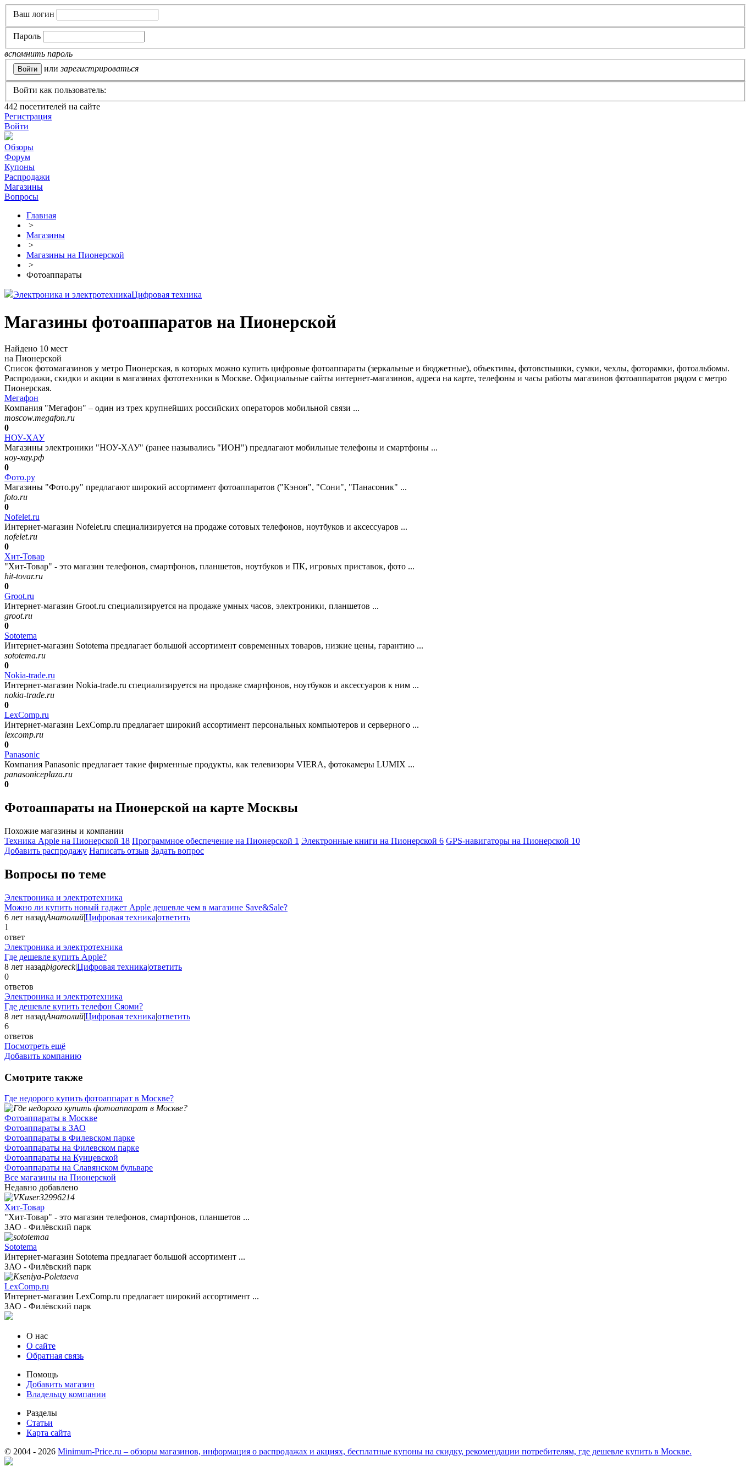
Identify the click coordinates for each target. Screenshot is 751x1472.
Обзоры (19, 147)
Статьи (39, 1422)
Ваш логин (33, 14)
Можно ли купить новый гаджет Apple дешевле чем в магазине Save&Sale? (146, 907)
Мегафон (21, 398)
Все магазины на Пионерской (60, 1177)
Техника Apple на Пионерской (67, 840)
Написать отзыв (119, 850)
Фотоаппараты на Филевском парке (71, 1147)
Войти (16, 126)
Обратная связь (55, 1355)
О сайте (41, 1345)
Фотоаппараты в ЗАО (45, 1128)
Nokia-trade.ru (29, 675)
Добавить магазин (60, 1384)
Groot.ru (19, 596)
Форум (17, 157)
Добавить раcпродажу (45, 850)
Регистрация (28, 116)
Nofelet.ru (22, 516)
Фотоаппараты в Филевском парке (69, 1138)
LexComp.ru (26, 714)
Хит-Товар (24, 556)
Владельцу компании (66, 1394)
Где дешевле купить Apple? (55, 957)
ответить (173, 917)
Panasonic (22, 754)
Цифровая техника (166, 294)
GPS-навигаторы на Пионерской (513, 840)
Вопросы (21, 196)
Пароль (27, 36)
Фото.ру (19, 477)
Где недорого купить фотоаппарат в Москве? (89, 1098)
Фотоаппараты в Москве (50, 1118)
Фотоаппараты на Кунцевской (61, 1157)
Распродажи (27, 177)
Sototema (20, 635)
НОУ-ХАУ (24, 437)
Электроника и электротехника (72, 294)
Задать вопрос (177, 850)
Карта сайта (48, 1432)
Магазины (23, 186)
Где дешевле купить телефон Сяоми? (73, 1006)
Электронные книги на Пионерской (372, 840)
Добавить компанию (42, 1056)
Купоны (19, 167)
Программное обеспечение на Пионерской (215, 840)
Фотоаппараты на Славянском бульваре (78, 1167)
